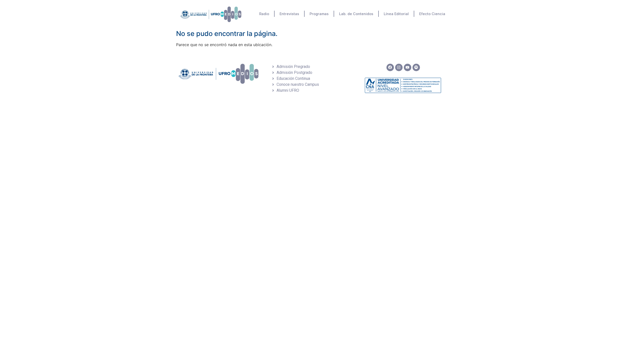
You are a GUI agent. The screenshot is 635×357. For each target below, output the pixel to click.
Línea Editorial (396, 14)
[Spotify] (416, 67)
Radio (264, 14)
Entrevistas (289, 14)
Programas (319, 14)
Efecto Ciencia (432, 14)
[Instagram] (399, 67)
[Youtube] (407, 67)
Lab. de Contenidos (356, 14)
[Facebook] (390, 67)
